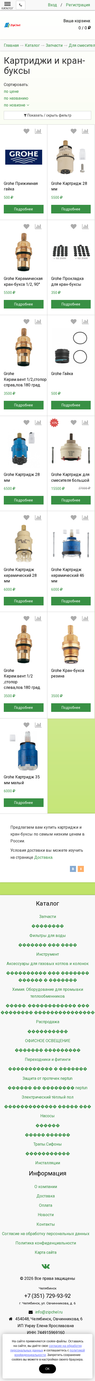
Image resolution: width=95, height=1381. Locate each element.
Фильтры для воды (47, 935)
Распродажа (47, 1021)
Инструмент (47, 954)
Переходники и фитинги (47, 1059)
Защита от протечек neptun (47, 1078)
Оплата (45, 1205)
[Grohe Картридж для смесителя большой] (71, 448)
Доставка (43, 857)
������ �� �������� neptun (47, 1087)
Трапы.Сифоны (47, 1144)
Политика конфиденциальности (45, 1243)
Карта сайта (45, 1252)
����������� (47, 1153)
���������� (47, 1031)
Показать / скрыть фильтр (49, 115)
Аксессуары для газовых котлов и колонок (48, 963)
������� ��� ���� (47, 944)
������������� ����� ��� (47, 1106)
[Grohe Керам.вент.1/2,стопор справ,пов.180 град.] (24, 347)
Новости (46, 1214)
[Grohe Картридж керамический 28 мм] (24, 543)
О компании (45, 1186)
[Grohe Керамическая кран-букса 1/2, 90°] (24, 252)
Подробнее (23, 209)
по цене (11, 91)
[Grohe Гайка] (71, 347)
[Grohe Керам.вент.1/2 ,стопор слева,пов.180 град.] (24, 644)
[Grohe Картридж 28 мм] (71, 157)
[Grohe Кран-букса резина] (71, 644)
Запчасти (47, 916)
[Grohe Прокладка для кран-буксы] (71, 252)
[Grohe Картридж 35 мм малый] (24, 751)
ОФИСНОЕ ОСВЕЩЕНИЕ (47, 1040)
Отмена (23, 201)
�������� (47, 926)
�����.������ (47, 1134)
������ (47, 1125)
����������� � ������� (47, 1068)
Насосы (47, 1115)
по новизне (14, 105)
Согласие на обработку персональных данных (45, 1233)
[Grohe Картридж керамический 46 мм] (71, 543)
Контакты (45, 1224)
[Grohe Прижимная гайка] (24, 157)
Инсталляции (47, 1162)
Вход (52, 5)
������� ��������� (48, 1050)
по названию (16, 98)
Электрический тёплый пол (47, 1097)
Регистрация (78, 5)
